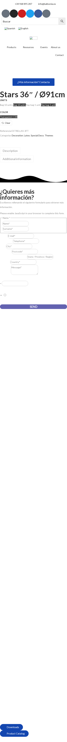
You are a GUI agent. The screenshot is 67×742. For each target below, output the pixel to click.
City (3, 246)
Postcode (6, 251)
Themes (49, 135)
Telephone (6, 241)
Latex (27, 135)
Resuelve (5, 278)
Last (31, 228)
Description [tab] (10, 151)
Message (5, 274)
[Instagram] (14, 13)
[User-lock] (46, 13)
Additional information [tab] (17, 159)
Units (3, 100)
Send (33, 306)
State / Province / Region (13, 256)
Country (5, 262)
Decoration (17, 135)
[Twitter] (30, 13)
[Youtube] (22, 13)
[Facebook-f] (38, 13)
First (31, 223)
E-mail (4, 235)
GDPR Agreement (10, 288)
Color (4, 112)
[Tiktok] (6, 13)
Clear (7, 122)
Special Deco (37, 135)
